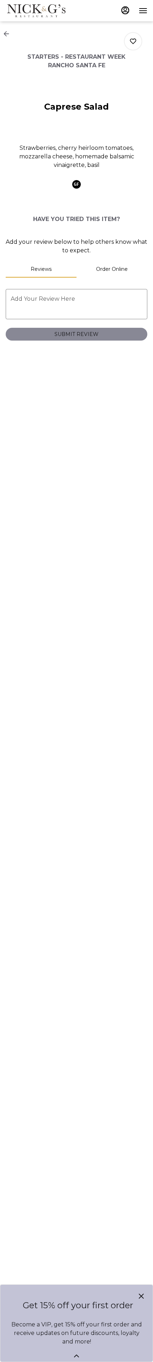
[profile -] (125, 10)
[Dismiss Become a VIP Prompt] (141, 1296)
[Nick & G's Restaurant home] (38, 11)
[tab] (41, 269)
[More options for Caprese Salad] (133, 41)
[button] (8, 34)
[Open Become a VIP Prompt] (76, 1356)
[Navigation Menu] (143, 11)
